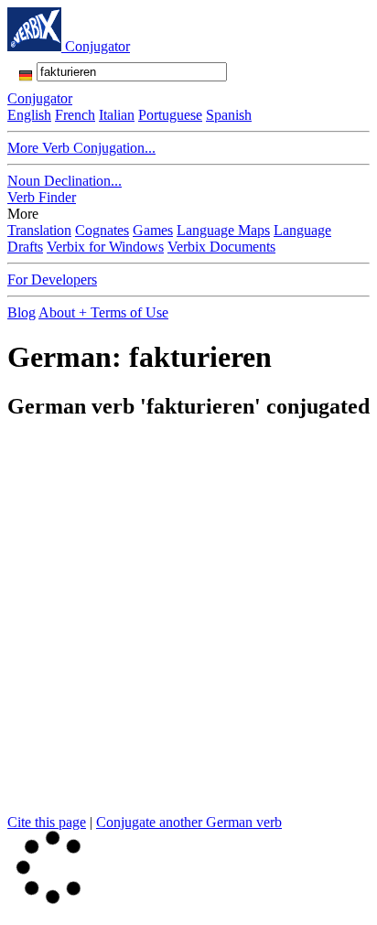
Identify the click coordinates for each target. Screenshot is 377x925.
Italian (117, 115)
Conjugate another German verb (189, 822)
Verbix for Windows (105, 246)
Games (153, 230)
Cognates (102, 230)
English (29, 115)
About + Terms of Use (103, 312)
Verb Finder (41, 197)
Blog (21, 312)
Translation (39, 230)
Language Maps (223, 230)
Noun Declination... (64, 180)
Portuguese (170, 115)
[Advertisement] (188, 625)
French (75, 115)
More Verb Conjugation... (81, 148)
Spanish (229, 115)
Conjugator (97, 46)
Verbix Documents (221, 246)
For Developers (52, 279)
